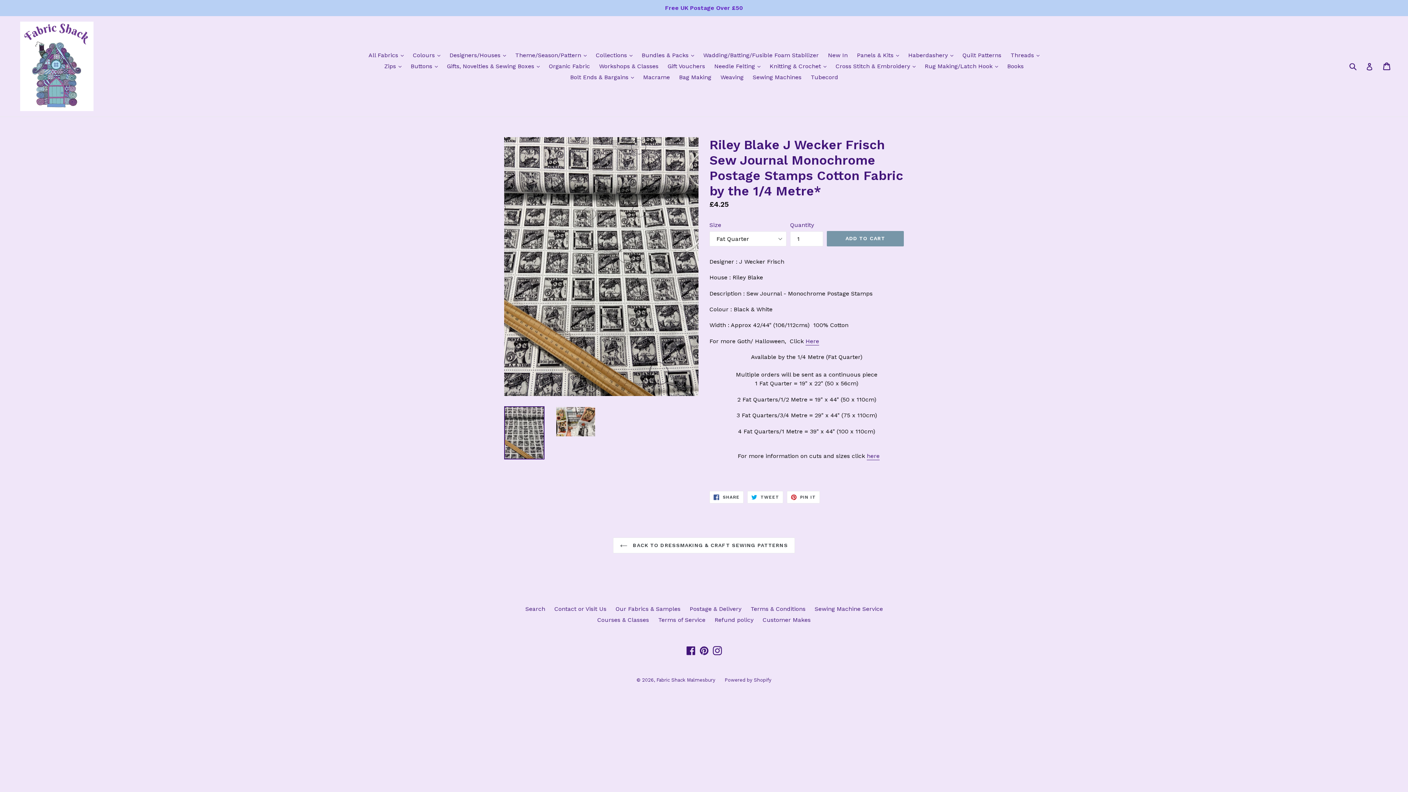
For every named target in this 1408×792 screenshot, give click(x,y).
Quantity (802, 224)
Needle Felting (739, 66)
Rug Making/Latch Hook (963, 66)
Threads (1027, 55)
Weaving (732, 77)
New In (838, 55)
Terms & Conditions (778, 608)
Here (812, 341)
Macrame (656, 77)
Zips (394, 66)
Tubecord (824, 77)
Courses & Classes (623, 619)
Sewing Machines (777, 77)
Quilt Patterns (981, 55)
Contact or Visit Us (580, 608)
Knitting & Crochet (800, 66)
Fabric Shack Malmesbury (685, 680)
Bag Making (695, 77)
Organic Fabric (569, 66)
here (873, 455)
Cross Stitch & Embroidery (877, 66)
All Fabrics (387, 55)
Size (715, 224)
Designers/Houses (480, 55)
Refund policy (734, 619)
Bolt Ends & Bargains (604, 77)
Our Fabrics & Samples (648, 608)
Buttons (426, 66)
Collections (616, 55)
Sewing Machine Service (849, 608)
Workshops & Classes (629, 66)
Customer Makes (787, 619)
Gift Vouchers (686, 66)
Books (1015, 66)
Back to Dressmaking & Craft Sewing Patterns (709, 545)
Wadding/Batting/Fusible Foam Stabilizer (761, 55)
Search (535, 608)
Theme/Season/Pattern (552, 55)
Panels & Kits (880, 55)
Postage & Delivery (715, 608)
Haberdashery (932, 55)
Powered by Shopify (748, 680)
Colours (428, 55)
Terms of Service (681, 619)
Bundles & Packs (670, 55)
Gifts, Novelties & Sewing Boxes (495, 66)
